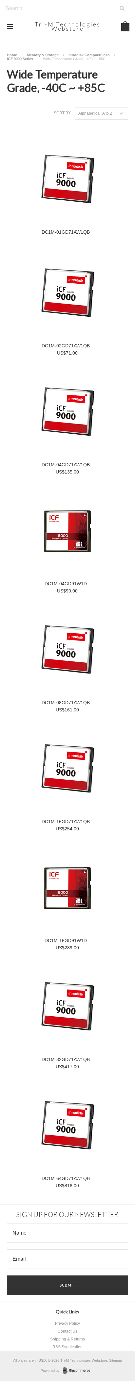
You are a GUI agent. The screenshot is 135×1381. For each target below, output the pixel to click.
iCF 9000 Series (20, 59)
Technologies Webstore (68, 26)
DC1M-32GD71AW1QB (66, 1059)
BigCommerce (78, 1370)
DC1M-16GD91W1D (66, 940)
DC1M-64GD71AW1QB (66, 1178)
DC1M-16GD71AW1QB (66, 821)
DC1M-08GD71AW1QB (66, 702)
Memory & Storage (43, 55)
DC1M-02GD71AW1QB (66, 345)
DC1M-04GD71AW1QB (66, 464)
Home (12, 55)
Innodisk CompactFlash (89, 55)
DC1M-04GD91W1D (66, 583)
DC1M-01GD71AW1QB (66, 232)
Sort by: (62, 113)
